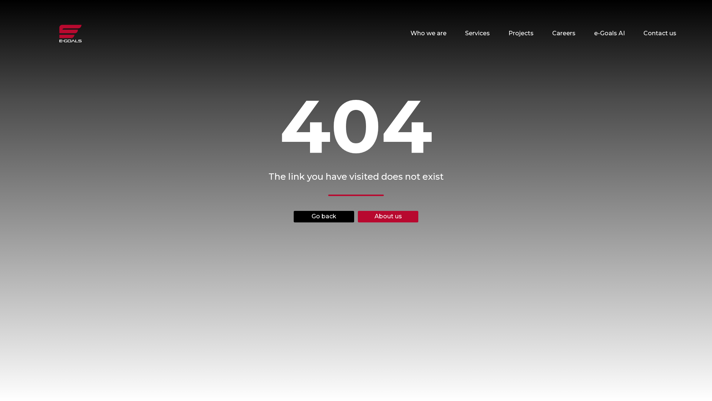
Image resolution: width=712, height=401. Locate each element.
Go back (324, 216)
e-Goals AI (609, 33)
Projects (521, 33)
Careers (564, 33)
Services (477, 33)
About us (388, 216)
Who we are (428, 33)
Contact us (659, 33)
